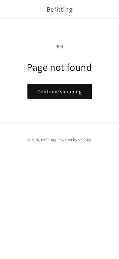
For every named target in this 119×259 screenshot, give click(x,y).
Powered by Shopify (75, 139)
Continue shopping (59, 91)
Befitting (48, 139)
